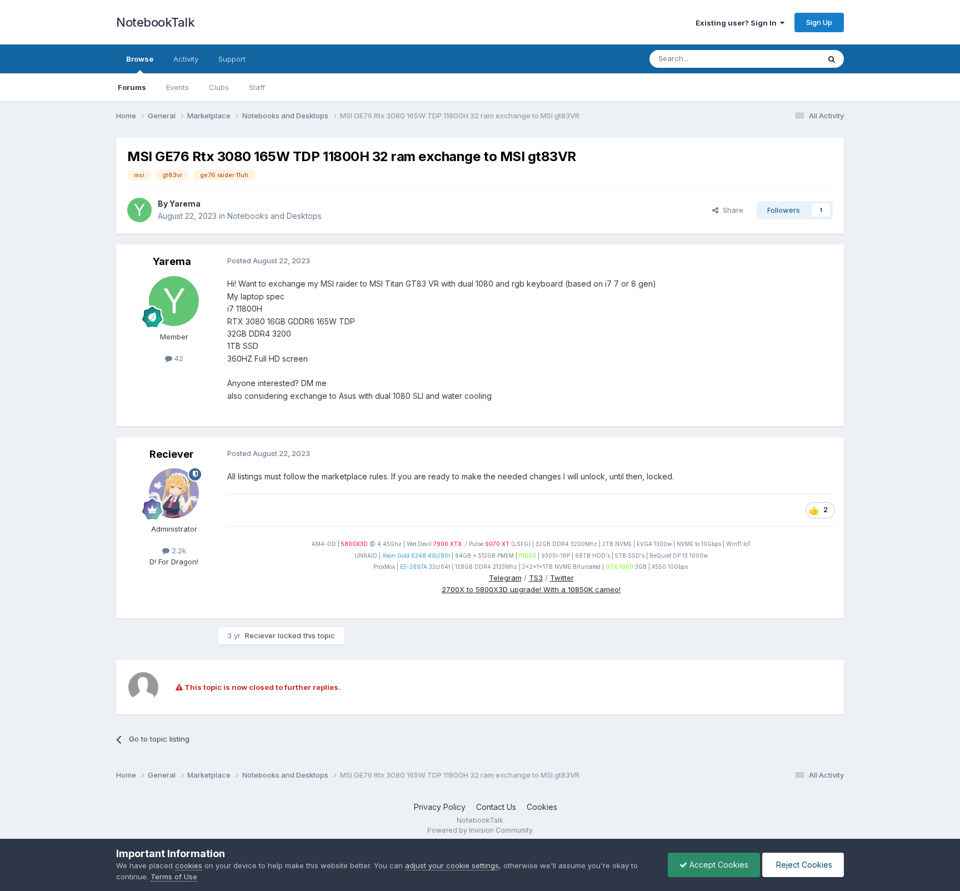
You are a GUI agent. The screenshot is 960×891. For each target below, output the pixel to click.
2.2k (177, 550)
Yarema (185, 203)
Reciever (171, 454)
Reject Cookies (803, 864)
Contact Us (496, 807)
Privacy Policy (440, 807)
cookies (188, 865)
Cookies (542, 807)
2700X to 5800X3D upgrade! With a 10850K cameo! (531, 589)
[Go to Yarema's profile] (139, 210)
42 (177, 358)
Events (177, 87)
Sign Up (819, 22)
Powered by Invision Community (480, 830)
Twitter (562, 577)
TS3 (536, 577)
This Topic (786, 58)
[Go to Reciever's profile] (174, 493)
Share (730, 210)
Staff (257, 87)
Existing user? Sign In (738, 22)
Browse (139, 58)
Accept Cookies (717, 864)
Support (232, 58)
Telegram (505, 577)
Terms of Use (174, 876)
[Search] (831, 59)
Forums (132, 87)
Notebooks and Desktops (274, 216)
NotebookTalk (155, 22)
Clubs (219, 87)
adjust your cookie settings (452, 865)
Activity (185, 58)
